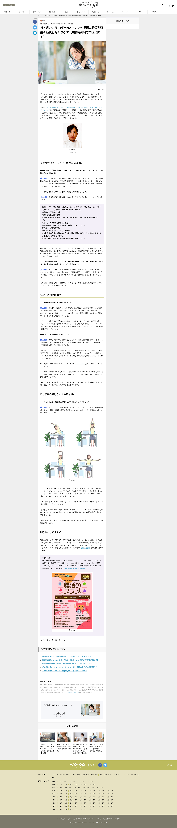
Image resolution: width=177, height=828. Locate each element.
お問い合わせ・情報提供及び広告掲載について (81, 819)
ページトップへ (169, 765)
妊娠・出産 (52, 12)
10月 (71, 784)
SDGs (140, 12)
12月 (61, 784)
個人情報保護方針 (108, 819)
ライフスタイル (96, 12)
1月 (92, 781)
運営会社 (117, 819)
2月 (88, 781)
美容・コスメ (37, 12)
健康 (66, 12)
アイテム (154, 12)
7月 (65, 781)
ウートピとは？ (9, 5)
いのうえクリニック (73, 692)
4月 (79, 781)
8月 (61, 781)
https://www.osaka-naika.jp (75, 568)
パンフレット (80, 364)
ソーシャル (125, 12)
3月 (83, 781)
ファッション (110, 12)
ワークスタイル (81, 12)
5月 (74, 781)
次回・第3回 (85, 548)
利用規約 (98, 819)
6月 (70, 781)
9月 (76, 784)
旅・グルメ (22, 12)
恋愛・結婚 (7, 12)
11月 (66, 784)
